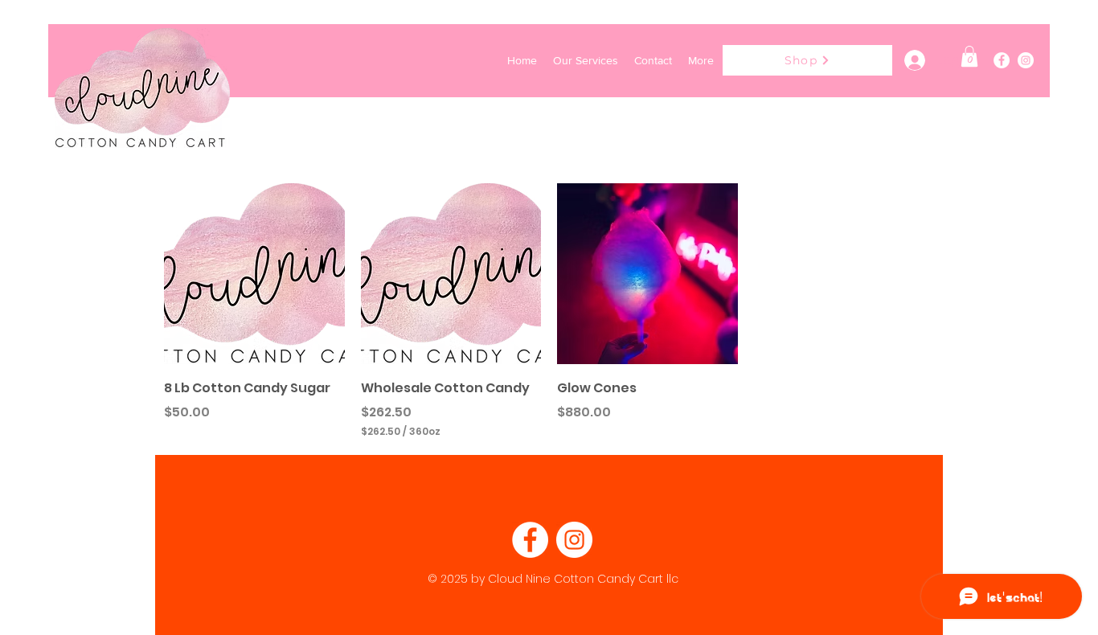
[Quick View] (254, 273)
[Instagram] (574, 540)
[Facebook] (1002, 60)
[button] (969, 56)
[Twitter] (1026, 60)
